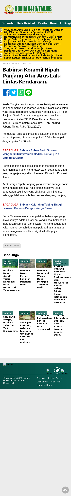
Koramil (55, 23)
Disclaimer (42, 381)
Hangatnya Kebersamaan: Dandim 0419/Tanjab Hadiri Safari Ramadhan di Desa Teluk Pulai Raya (33, 38)
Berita (42, 23)
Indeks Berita (55, 378)
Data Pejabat (26, 23)
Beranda (8, 23)
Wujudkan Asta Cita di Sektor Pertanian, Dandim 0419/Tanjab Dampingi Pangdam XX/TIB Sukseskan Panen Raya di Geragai (33, 32)
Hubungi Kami (44, 385)
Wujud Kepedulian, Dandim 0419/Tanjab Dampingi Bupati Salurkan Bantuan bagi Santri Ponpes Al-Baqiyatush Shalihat (32, 43)
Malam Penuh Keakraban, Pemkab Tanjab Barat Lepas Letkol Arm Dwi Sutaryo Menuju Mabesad (33, 56)
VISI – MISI (56, 381)
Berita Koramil (12, 245)
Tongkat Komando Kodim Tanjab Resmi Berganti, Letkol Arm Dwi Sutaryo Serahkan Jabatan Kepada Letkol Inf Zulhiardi (30, 50)
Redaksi (41, 378)
